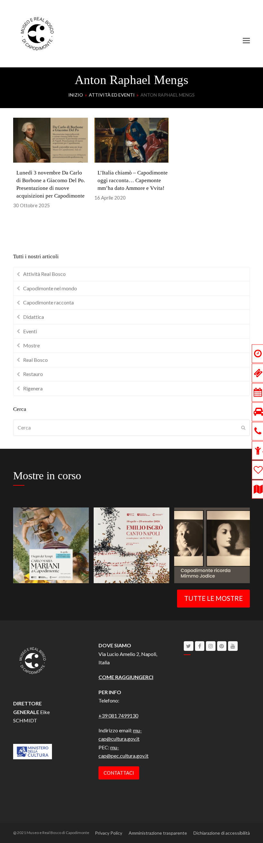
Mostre (31, 345)
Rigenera (33, 388)
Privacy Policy (108, 833)
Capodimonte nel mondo (50, 288)
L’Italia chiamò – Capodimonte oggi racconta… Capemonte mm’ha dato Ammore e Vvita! (133, 180)
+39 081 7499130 (118, 715)
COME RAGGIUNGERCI (125, 677)
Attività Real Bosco (44, 274)
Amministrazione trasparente (158, 833)
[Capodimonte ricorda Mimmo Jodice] (212, 544)
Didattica (33, 317)
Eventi (30, 331)
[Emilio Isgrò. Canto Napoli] (131, 544)
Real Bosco (35, 360)
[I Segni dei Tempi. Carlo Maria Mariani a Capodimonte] (51, 544)
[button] (246, 40)
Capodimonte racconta (48, 302)
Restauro (33, 374)
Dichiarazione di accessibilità (221, 833)
